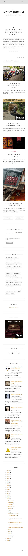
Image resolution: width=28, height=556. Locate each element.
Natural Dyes (8, 284)
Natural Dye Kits (18, 282)
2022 (8, 478)
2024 (8, 474)
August (9, 508)
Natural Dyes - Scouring (16, 394)
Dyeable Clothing (17, 264)
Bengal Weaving (9, 262)
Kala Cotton (8, 275)
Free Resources (15, 268)
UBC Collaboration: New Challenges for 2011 (13, 30)
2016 (8, 489)
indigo (12, 293)
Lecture (14, 275)
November (10, 502)
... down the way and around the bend (13, 85)
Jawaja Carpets (9, 273)
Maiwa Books (8, 277)
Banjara (7, 259)
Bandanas (16, 257)
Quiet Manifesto (16, 284)
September (10, 506)
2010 (8, 538)
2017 (8, 487)
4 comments (16, 60)
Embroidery (8, 266)
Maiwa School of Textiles (11, 280)
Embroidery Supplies (17, 266)
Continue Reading (13, 51)
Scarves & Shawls (9, 289)
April (9, 531)
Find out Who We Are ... (14, 307)
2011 (8, 498)
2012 (8, 497)
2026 (8, 470)
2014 (8, 493)
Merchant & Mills (9, 282)
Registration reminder (14, 155)
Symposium (14, 151)
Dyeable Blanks (9, 264)
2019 (8, 483)
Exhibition (8, 268)
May (9, 529)
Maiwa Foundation (17, 277)
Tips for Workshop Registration (13, 204)
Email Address (9, 234)
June (9, 512)
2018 (8, 485)
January (9, 536)
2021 (8, 480)
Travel (18, 291)
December (10, 500)
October (10, 504)
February (10, 535)
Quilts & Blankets (9, 286)
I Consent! (9, 239)
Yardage (8, 293)
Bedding (13, 259)
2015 (8, 491)
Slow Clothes (18, 289)
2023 (8, 476)
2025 (8, 472)
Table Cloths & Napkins (10, 291)
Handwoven (8, 271)
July (9, 510)
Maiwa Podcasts (14, 338)
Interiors (15, 271)
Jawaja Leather (17, 273)
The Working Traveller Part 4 (14, 124)
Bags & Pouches (9, 257)
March (9, 533)
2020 (8, 482)
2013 (8, 495)
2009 (8, 540)
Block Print (16, 262)
